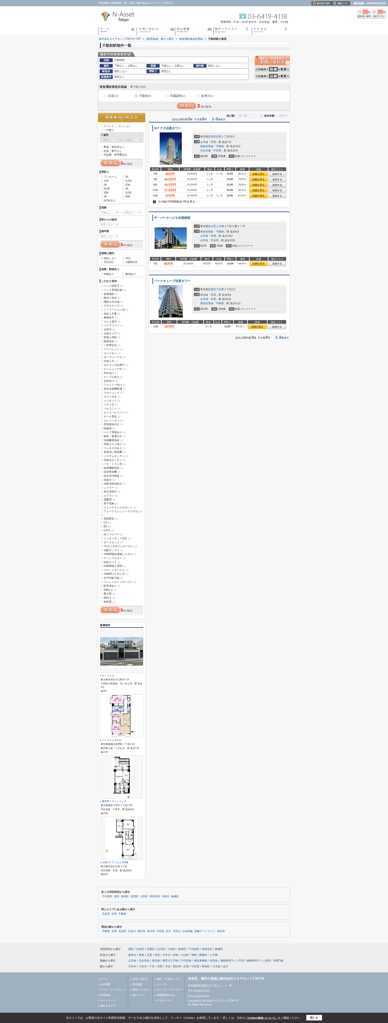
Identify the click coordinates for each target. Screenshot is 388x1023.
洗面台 (109, 479)
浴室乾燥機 (112, 471)
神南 (194, 954)
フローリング (113, 392)
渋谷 (167, 966)
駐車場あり (112, 585)
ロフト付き (112, 396)
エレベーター (113, 420)
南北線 (204, 294)
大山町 (185, 954)
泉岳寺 (221, 931)
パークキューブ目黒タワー (172, 281)
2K (105, 184)
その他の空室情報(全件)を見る (174, 201)
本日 (128, 258)
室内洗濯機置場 (114, 388)
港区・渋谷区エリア (168, 978)
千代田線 (186, 960)
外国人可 (111, 361)
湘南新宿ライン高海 (258, 960)
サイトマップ (108, 1000)
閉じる (314, 1017)
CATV (109, 530)
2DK (127, 184)
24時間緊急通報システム (120, 554)
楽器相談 (111, 293)
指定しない (110, 258)
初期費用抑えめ (166, 995)
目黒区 (212, 136)
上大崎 (220, 226)
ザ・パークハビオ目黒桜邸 (172, 217)
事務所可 (111, 317)
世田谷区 (155, 896)
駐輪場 (109, 428)
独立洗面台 (112, 491)
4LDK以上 (109, 200)
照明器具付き (113, 424)
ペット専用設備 (114, 289)
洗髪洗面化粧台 (114, 483)
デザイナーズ (113, 305)
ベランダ (111, 404)
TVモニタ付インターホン (120, 546)
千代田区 (107, 896)
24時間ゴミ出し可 (116, 573)
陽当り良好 (112, 297)
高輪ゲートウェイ (204, 931)
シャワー (111, 487)
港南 (141, 954)
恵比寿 (141, 931)
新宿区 (125, 896)
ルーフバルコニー (116, 412)
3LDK (128, 192)
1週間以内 (131, 262)
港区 (116, 896)
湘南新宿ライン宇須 (232, 960)
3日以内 (108, 262)
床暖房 (109, 499)
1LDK (128, 180)
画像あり (109, 273)
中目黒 (217, 150)
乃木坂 (216, 966)
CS (107, 522)
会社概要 (105, 984)
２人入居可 (112, 321)
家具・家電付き (114, 436)
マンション (124, 126)
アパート (109, 126)
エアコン (111, 495)
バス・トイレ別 (114, 463)
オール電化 (112, 416)
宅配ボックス (113, 550)
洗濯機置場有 (113, 440)
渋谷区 (166, 896)
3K (127, 188)
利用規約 (105, 995)
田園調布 (177, 95)
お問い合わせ (140, 978)
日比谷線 (205, 150)
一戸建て (109, 130)
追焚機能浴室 (113, 467)
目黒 (113, 95)
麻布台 (132, 954)
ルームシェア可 (114, 369)
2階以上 (110, 589)
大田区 (144, 896)
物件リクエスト (141, 989)
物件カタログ (108, 1005)
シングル (162, 984)
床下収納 (111, 503)
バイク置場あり (114, 432)
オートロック (113, 542)
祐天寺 (151, 931)
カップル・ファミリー (170, 989)
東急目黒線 (206, 146)
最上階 (109, 593)
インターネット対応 (117, 538)
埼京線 (214, 960)
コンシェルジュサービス (120, 581)
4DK (127, 196)
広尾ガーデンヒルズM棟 (115, 862)
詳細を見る (258, 174)
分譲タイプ (112, 333)
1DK (106, 180)
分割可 (109, 329)
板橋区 (175, 896)
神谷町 (206, 966)
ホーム (104, 978)
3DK (106, 192)
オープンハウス (114, 357)
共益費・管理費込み (115, 154)
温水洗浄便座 (113, 475)
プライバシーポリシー (113, 989)
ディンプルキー (114, 558)
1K (127, 176)
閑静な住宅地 (113, 301)
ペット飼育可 (113, 285)
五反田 (215, 240)
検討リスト (139, 995)
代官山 (177, 931)
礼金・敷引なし (113, 150)
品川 (168, 931)
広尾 (149, 954)
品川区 (212, 226)
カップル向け (113, 376)
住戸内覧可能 (113, 577)
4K (105, 196)
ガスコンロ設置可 (116, 364)
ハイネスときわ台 (111, 740)
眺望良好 (111, 341)
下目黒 (220, 289)
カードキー (112, 353)
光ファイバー (113, 534)
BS (107, 526)
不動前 (145, 95)
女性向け (111, 380)
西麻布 (203, 954)
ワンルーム (110, 176)
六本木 (166, 954)
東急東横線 (200, 960)
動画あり (131, 273)
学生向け (111, 373)
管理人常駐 (112, 337)
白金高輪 (187, 931)
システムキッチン (116, 456)
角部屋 (109, 601)
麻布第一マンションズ (114, 801)
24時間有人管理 (115, 566)
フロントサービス (116, 570)
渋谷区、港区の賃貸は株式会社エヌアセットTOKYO (226, 978)
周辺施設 (137, 984)
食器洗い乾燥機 (114, 451)
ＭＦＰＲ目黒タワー (167, 128)
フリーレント (113, 349)
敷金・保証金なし (114, 146)
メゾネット (112, 400)
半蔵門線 (278, 960)
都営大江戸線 (170, 960)
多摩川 (207, 95)
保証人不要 (112, 313)
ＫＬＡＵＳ (108, 675)
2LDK (107, 188)
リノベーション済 (116, 309)
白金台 (132, 931)
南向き (109, 597)
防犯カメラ (112, 562)
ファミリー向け (114, 384)
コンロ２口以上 (114, 448)
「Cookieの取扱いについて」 (261, 1018)
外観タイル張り (114, 444)
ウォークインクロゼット (120, 507)
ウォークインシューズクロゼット (122, 513)
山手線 (204, 141)
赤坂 (175, 954)
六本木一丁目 (147, 966)
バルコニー (112, 408)
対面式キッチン (114, 460)
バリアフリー (113, 325)
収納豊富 (111, 518)
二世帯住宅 (112, 345)
